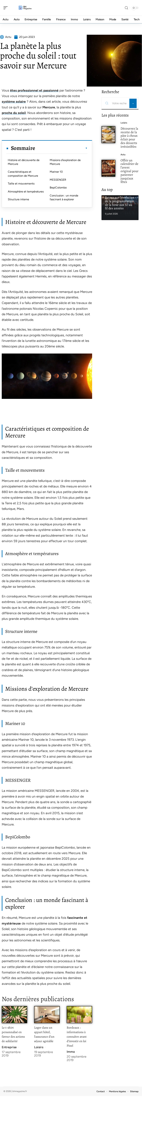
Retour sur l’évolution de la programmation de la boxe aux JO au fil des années (119, 203)
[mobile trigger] (6, 8)
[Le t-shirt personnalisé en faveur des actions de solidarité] (14, 1014)
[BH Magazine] (25, 8)
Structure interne (18, 199)
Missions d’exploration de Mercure (65, 162)
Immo (71, 1051)
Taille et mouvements (21, 183)
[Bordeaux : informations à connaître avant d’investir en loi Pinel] (79, 1014)
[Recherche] (126, 8)
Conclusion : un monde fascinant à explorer (64, 197)
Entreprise (9, 1047)
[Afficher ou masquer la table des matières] (61, 148)
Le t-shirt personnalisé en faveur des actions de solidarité (13, 1034)
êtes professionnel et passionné (34, 90)
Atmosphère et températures (26, 191)
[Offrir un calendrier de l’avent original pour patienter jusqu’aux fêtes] (108, 168)
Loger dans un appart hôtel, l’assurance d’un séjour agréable (44, 1034)
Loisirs (38, 1047)
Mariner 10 (56, 171)
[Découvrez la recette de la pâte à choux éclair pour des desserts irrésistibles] (108, 134)
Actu (123, 154)
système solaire (14, 102)
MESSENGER (58, 179)
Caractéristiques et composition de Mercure (23, 173)
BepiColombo (58, 187)
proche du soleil (14, 113)
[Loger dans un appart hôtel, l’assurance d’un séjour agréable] (46, 1014)
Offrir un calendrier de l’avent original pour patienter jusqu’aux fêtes (129, 171)
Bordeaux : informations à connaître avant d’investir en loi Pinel (77, 1036)
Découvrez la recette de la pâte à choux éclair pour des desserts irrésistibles (129, 137)
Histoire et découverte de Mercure (23, 162)
